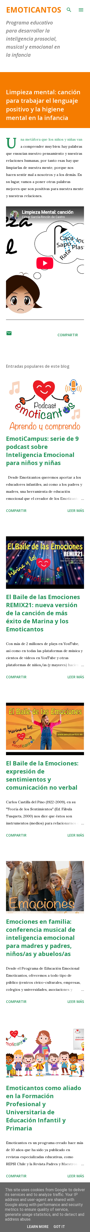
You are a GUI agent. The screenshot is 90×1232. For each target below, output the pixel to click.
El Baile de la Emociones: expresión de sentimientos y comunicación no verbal (42, 775)
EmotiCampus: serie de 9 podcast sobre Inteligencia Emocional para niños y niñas (42, 450)
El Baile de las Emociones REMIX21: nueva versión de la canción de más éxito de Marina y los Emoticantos (43, 613)
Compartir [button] (68, 334)
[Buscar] (69, 9)
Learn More (37, 1227)
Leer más (76, 510)
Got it (59, 1227)
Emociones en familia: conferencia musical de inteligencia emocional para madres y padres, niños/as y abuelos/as (40, 937)
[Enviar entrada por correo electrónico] (9, 334)
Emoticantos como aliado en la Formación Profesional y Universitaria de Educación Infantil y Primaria (43, 1108)
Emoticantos (33, 10)
